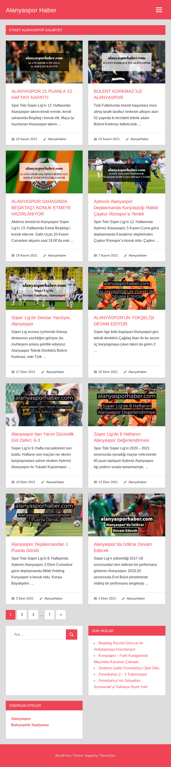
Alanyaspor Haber (31, 10)
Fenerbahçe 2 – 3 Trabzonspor (123, 674)
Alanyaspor (21, 719)
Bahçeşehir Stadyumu (30, 725)
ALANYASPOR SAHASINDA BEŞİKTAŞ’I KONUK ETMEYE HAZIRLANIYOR (41, 207)
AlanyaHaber (57, 139)
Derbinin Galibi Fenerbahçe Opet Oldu (129, 668)
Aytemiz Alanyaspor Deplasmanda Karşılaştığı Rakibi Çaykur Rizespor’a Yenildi (126, 207)
